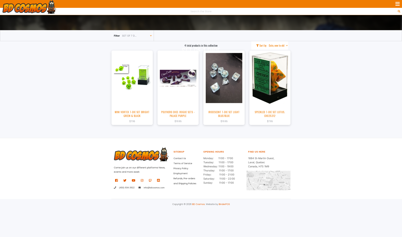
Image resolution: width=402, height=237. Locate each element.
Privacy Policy (181, 168)
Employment (181, 173)
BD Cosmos (198, 204)
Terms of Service (183, 163)
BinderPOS (224, 204)
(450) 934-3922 (126, 187)
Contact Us (180, 158)
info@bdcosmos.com (154, 187)
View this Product (133, 92)
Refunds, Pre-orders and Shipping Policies (185, 179)
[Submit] (399, 11)
